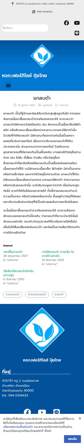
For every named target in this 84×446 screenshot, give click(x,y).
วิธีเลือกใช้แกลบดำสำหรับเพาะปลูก (18, 273)
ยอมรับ (72, 439)
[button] (8, 85)
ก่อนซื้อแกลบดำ (12, 252)
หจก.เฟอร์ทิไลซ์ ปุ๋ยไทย (24, 75)
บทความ (64, 105)
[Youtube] (77, 23)
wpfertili (47, 105)
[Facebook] (67, 23)
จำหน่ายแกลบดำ (37, 294)
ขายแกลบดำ (13, 294)
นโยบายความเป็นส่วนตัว (18, 427)
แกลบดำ (42, 98)
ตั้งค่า (47, 431)
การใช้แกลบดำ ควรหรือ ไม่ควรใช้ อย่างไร (58, 254)
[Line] (77, 33)
